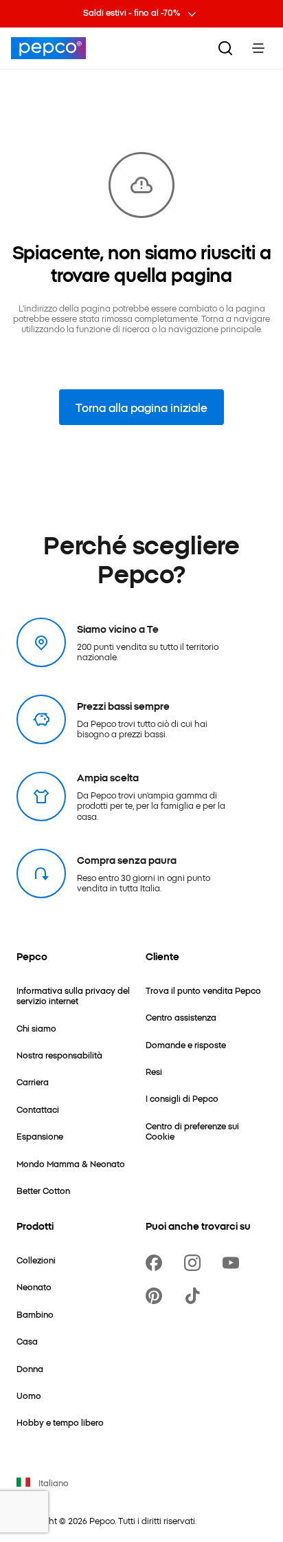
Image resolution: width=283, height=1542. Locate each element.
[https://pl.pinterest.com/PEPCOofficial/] (157, 1296)
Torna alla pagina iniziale (141, 407)
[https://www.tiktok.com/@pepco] (195, 1296)
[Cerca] (225, 48)
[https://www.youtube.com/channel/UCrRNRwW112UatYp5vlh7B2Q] (234, 1263)
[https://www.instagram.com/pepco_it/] (195, 1263)
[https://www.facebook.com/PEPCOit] (157, 1263)
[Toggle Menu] (258, 48)
